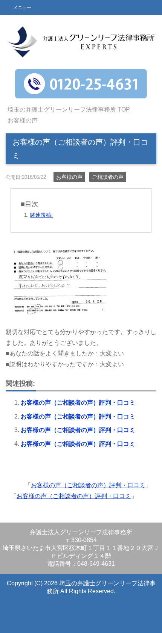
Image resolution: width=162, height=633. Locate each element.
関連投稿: (41, 215)
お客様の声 (69, 177)
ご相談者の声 (108, 177)
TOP (69, 109)
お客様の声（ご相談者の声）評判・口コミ (78, 402)
